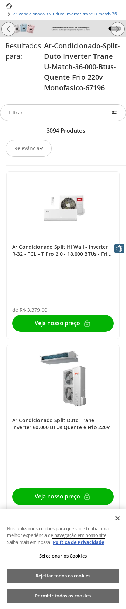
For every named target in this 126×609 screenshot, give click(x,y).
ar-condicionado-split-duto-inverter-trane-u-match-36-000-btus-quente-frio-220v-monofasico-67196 (66, 14)
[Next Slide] (118, 29)
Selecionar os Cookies (63, 556)
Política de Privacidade (78, 542)
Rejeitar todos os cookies (63, 576)
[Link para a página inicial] (9, 6)
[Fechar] (117, 518)
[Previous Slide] (8, 29)
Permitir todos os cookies (63, 596)
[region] (63, 559)
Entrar (57, 323)
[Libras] (119, 248)
